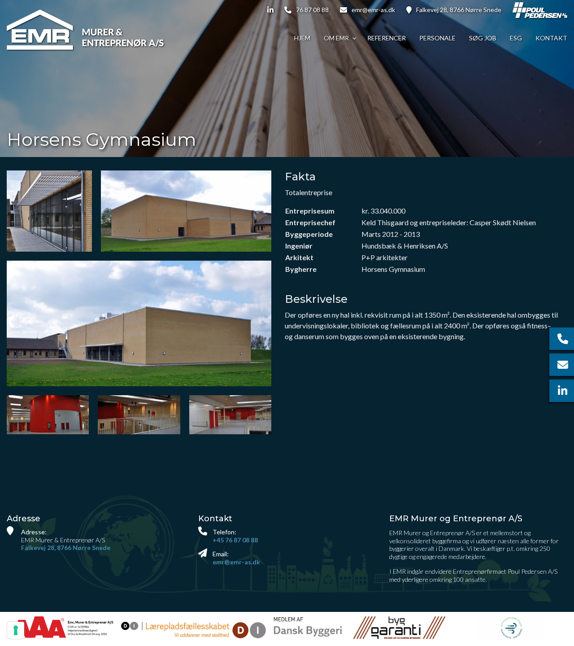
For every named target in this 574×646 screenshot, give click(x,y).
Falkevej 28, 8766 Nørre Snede (458, 9)
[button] (139, 323)
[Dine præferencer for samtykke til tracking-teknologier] (15, 630)
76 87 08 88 (312, 9)
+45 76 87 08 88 (235, 540)
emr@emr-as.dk (373, 9)
